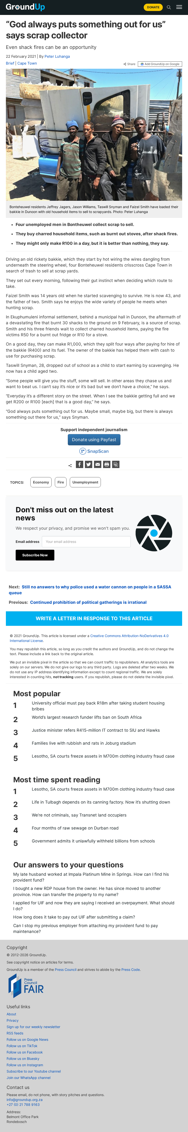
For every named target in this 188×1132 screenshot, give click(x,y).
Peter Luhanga (57, 56)
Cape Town (27, 63)
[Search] (169, 7)
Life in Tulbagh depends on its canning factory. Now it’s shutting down (101, 802)
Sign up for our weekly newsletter (33, 1027)
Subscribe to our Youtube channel (34, 1071)
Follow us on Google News (27, 1039)
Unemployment (85, 482)
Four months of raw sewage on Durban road (75, 828)
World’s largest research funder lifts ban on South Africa (87, 717)
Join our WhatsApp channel (28, 1078)
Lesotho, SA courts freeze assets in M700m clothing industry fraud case (103, 756)
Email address (27, 541)
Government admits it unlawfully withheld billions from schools (93, 841)
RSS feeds (15, 1033)
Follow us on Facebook (25, 1052)
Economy (41, 482)
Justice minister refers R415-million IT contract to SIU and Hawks (96, 730)
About (11, 1014)
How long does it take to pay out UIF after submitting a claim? (74, 917)
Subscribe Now (35, 555)
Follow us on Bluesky (23, 1058)
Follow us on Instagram (25, 1065)
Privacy (13, 1020)
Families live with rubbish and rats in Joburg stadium (84, 743)
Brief (10, 63)
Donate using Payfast (94, 439)
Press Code (130, 969)
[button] (179, 7)
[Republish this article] (116, 466)
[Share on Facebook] (80, 466)
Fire (61, 482)
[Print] (107, 466)
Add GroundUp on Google (162, 64)
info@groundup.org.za (25, 1100)
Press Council (65, 969)
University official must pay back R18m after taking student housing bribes (98, 706)
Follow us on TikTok (22, 1046)
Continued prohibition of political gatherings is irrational (88, 602)
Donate (153, 7)
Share (131, 64)
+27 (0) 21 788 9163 (23, 1104)
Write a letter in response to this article (94, 618)
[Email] (98, 466)
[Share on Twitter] (89, 466)
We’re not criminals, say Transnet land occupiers (79, 815)
